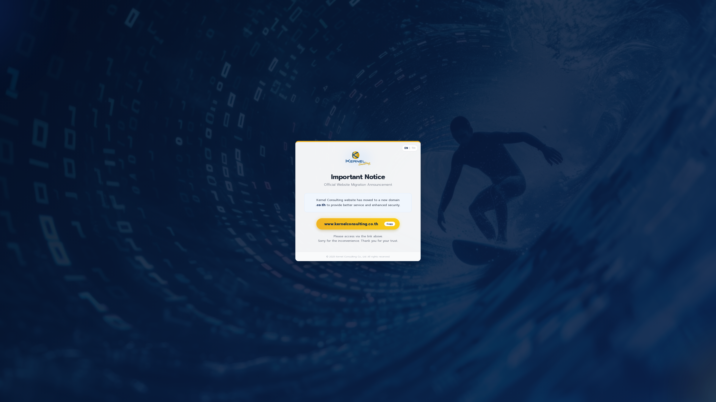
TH (413, 148)
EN (406, 148)
